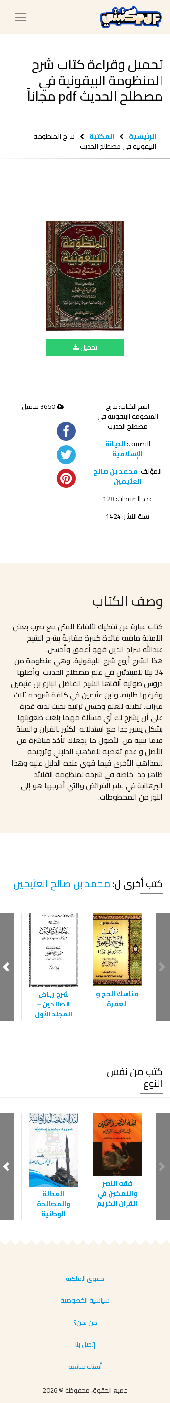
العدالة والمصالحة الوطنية (53, 1204)
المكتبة (101, 136)
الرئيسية (142, 136)
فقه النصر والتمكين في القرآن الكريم (117, 1193)
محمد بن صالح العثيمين (118, 476)
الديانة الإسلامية (124, 449)
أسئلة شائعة (85, 1366)
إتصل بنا (85, 1344)
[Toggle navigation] (21, 17)
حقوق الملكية (85, 1278)
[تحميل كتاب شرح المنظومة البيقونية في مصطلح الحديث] (85, 276)
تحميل (88, 347)
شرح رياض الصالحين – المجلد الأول (53, 1004)
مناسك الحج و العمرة (117, 999)
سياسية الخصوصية (85, 1300)
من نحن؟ (85, 1322)
